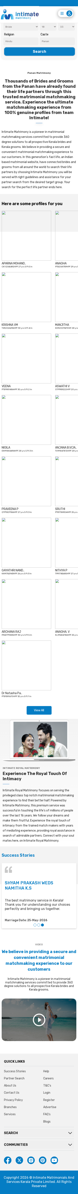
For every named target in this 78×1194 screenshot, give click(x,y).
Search (39, 51)
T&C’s (47, 1085)
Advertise (49, 1107)
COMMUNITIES (16, 1145)
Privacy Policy (13, 1100)
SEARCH (11, 1133)
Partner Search (14, 1078)
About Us (10, 1085)
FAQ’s (47, 1114)
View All (39, 710)
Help (46, 1071)
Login (46, 1092)
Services (10, 1114)
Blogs (47, 1121)
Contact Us (11, 1092)
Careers (48, 1078)
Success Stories (15, 1071)
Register (49, 1100)
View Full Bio (14, 262)
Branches (10, 1107)
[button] (34, 925)
